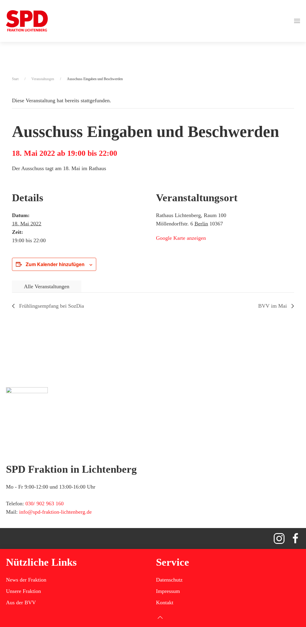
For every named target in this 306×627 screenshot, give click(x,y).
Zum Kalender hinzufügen (55, 264)
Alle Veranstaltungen (46, 286)
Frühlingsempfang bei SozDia (51, 306)
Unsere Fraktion (23, 591)
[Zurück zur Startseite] (27, 21)
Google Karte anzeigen (181, 238)
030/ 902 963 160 (44, 504)
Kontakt (164, 602)
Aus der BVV (21, 602)
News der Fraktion (26, 580)
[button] (297, 21)
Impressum (168, 591)
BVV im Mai (273, 306)
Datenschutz (169, 580)
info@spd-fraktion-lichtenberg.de (55, 512)
